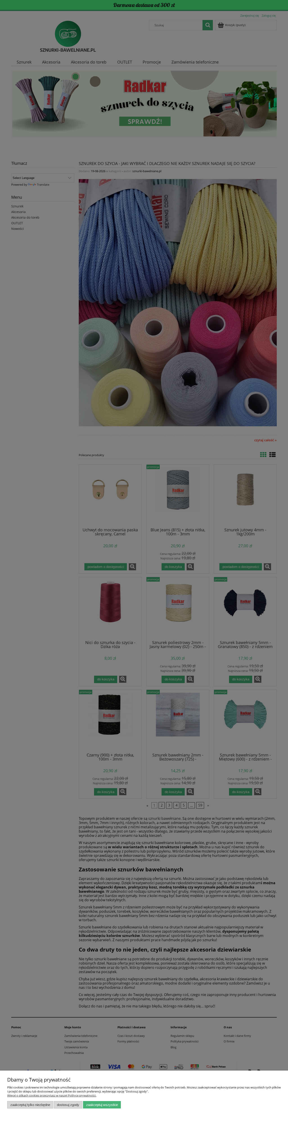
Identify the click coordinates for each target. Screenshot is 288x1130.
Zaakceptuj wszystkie (102, 1105)
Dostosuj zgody (68, 1105)
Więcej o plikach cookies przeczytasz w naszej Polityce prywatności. (51, 1095)
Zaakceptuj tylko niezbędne (30, 1105)
